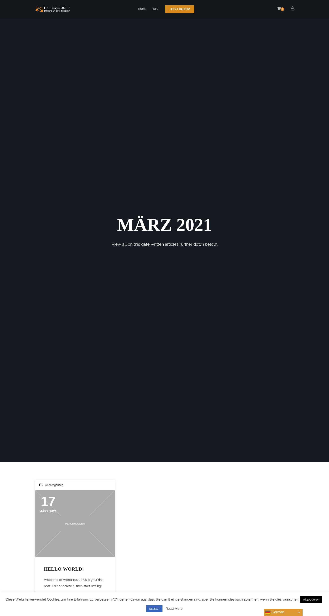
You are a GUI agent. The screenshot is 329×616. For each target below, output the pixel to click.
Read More (174, 609)
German (277, 612)
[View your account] (292, 9)
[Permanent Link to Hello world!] (75, 523)
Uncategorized (54, 485)
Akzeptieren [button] (311, 599)
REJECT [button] (154, 608)
